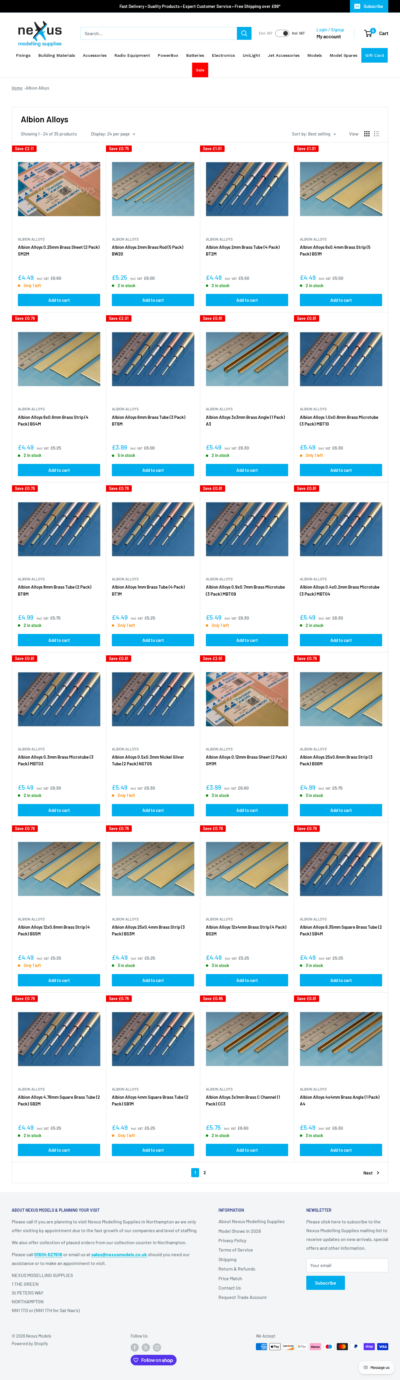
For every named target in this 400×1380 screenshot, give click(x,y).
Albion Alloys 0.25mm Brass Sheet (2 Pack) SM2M (59, 250)
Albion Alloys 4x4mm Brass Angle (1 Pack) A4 (340, 1100)
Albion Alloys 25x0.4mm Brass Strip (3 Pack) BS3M (148, 930)
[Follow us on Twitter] (146, 1347)
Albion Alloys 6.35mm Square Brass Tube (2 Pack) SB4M (341, 930)
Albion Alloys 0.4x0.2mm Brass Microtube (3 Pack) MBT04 (340, 590)
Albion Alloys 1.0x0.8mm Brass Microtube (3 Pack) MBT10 (339, 420)
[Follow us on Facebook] (135, 1347)
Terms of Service (235, 1249)
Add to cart (59, 300)
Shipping (227, 1259)
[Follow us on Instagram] (157, 1347)
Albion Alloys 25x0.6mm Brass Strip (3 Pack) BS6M (336, 760)
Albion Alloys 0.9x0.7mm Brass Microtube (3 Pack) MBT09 (245, 590)
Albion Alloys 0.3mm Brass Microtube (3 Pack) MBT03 (55, 760)
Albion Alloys (37, 87)
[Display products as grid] (367, 133)
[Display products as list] (376, 133)
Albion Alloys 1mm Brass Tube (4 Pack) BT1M (148, 590)
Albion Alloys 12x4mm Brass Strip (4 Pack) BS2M (246, 930)
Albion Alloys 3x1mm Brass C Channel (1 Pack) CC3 (243, 1100)
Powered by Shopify (30, 1343)
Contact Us (229, 1287)
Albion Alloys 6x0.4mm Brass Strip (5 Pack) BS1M (335, 250)
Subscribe (373, 6)
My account (329, 36)
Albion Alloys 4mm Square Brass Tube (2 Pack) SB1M (150, 1100)
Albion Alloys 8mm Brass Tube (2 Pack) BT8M (54, 590)
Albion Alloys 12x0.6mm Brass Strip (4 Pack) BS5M (54, 930)
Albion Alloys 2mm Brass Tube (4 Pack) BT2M (243, 250)
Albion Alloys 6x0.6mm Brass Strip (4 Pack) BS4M (53, 420)
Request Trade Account (242, 1297)
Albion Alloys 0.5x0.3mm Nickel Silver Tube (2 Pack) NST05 (148, 760)
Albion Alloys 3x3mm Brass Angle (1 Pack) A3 (245, 420)
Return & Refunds (236, 1268)
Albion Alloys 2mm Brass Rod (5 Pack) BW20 (147, 250)
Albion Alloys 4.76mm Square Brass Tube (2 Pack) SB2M (59, 1100)
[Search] (244, 33)
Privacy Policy (232, 1240)
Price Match (230, 1278)
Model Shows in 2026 (239, 1231)
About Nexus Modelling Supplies (251, 1221)
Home (17, 87)
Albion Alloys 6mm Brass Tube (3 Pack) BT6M (148, 420)
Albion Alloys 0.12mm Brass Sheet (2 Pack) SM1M (246, 760)
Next (368, 1172)
